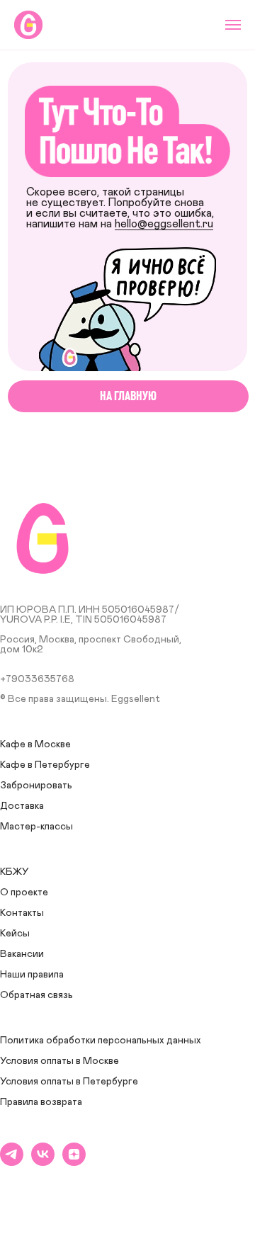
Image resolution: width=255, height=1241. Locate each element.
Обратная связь (36, 995)
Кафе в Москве (35, 744)
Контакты (22, 913)
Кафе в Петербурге (45, 765)
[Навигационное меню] (233, 25)
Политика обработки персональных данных (100, 1041)
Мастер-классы (36, 827)
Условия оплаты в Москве (59, 1061)
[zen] (74, 1162)
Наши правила (32, 975)
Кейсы (15, 934)
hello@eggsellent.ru (164, 224)
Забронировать (36, 785)
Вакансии (22, 954)
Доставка (22, 806)
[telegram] (11, 1162)
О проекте (24, 892)
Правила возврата (41, 1102)
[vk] (43, 1162)
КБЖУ (14, 872)
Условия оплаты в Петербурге (69, 1082)
